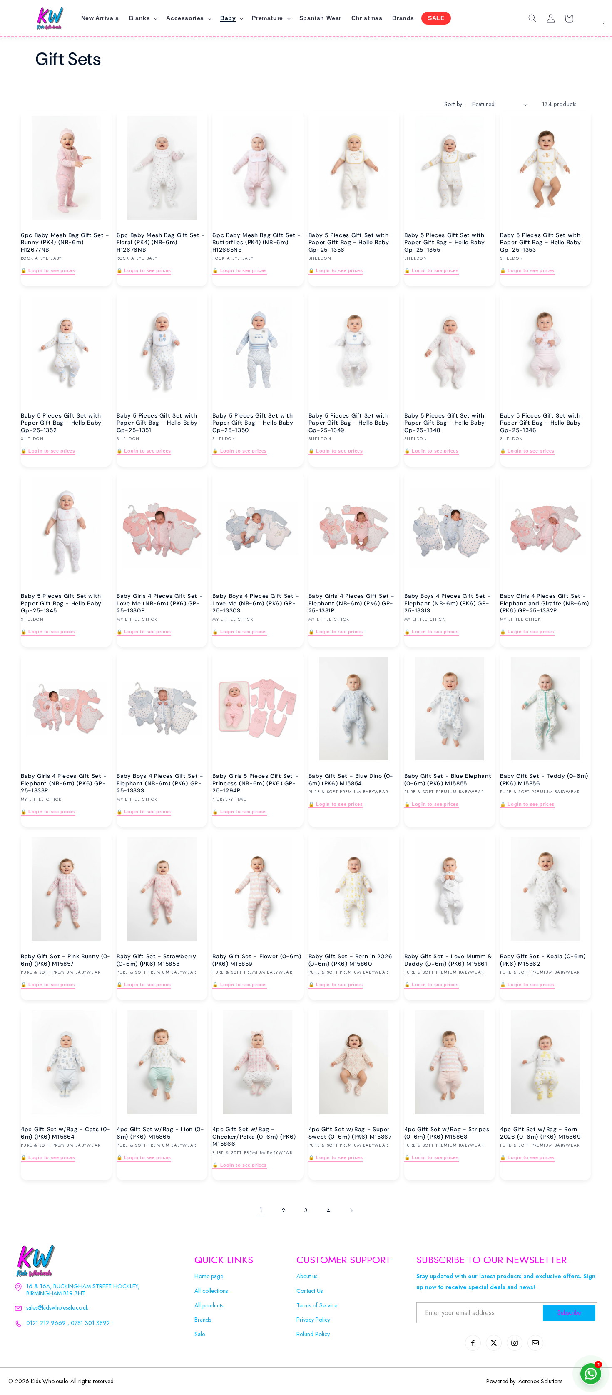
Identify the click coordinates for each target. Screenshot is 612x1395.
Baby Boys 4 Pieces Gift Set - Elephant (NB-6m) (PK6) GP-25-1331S (447, 603)
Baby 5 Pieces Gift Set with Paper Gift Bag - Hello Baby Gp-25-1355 (444, 242)
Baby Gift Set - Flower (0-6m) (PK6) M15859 (256, 960)
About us (306, 1276)
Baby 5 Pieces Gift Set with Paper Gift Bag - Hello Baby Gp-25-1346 (540, 423)
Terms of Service (316, 1306)
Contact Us (309, 1291)
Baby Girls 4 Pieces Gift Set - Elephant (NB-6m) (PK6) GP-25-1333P (64, 783)
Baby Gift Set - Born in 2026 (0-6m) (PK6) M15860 (350, 960)
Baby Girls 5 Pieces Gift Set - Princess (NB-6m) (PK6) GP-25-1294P (255, 783)
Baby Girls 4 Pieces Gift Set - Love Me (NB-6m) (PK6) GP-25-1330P (160, 603)
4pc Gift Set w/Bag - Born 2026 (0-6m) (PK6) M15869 (540, 1133)
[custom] (473, 1343)
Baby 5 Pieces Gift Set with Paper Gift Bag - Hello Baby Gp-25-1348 (444, 423)
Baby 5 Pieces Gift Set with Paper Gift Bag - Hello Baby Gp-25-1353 (540, 242)
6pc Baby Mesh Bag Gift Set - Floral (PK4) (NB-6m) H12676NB (161, 242)
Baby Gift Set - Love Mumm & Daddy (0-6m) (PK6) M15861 (448, 960)
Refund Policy (313, 1334)
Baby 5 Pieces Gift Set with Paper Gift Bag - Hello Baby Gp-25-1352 (61, 423)
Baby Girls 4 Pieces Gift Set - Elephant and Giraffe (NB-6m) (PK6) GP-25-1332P (544, 603)
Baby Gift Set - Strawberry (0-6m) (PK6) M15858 (156, 960)
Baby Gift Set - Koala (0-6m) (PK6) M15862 (543, 960)
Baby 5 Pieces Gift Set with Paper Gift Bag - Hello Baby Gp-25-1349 (348, 423)
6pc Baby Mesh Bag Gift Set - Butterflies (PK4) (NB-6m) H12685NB (256, 242)
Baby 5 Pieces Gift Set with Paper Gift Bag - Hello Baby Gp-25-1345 (61, 603)
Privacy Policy (313, 1320)
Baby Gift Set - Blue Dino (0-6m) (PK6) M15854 (350, 779)
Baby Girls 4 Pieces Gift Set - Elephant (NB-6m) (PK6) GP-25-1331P (351, 603)
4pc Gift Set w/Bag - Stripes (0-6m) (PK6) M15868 (447, 1133)
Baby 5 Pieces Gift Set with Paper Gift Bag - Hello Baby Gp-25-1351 (157, 423)
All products (208, 1306)
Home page (208, 1276)
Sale (199, 1334)
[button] (143, 18)
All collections (211, 1291)
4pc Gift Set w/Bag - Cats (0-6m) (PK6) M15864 (65, 1133)
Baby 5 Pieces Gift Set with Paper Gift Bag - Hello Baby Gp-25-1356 (348, 242)
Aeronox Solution (539, 1381)
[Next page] (351, 1210)
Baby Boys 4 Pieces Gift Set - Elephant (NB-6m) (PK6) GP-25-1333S (160, 783)
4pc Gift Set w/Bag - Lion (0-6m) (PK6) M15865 (160, 1133)
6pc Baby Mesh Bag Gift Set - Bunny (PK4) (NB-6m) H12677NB (65, 242)
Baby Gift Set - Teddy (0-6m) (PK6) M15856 (544, 779)
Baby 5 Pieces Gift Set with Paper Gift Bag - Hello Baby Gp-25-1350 (252, 423)
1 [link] (261, 1210)
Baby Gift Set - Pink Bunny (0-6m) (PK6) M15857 (66, 960)
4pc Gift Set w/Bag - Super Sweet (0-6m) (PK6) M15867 (350, 1133)
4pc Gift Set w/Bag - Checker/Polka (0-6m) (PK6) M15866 (254, 1137)
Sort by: (454, 104)
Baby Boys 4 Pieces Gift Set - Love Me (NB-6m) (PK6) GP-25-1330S (255, 603)
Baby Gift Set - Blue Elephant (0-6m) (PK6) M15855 (447, 779)
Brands (202, 1320)
